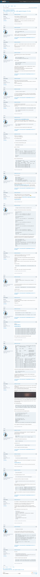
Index (4, 10)
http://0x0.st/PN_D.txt (17, 462)
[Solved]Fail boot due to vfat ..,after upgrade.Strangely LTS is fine (17, 11)
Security (32, 1)
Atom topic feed (35, 572)
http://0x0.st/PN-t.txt (17, 324)
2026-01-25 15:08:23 (17, 102)
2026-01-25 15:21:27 (17, 117)
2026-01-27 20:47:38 (17, 470)
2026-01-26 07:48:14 (17, 205)
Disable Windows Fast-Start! (30, 37)
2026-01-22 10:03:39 (17, 52)
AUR (35, 1)
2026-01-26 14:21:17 (17, 297)
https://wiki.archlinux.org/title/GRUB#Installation (21, 119)
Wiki (27, 1)
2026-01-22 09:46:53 (17, 42)
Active (32, 7)
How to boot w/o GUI (23, 37)
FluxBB (36, 573)
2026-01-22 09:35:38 (17, 27)
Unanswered (35, 7)
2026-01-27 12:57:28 (17, 430)
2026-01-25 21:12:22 (17, 173)
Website (5, 20)
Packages (21, 1)
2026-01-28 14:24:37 (17, 549)
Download (38, 1)
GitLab (29, 1)
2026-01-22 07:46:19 (17, 14)
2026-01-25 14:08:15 (17, 78)
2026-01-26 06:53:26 (17, 192)
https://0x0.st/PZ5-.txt (17, 199)
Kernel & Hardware (10, 10)
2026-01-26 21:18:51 (17, 343)
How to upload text (17, 37)
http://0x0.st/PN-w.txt (17, 326)
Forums (24, 1)
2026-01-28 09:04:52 (17, 526)
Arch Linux (5, 1)
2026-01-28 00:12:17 (17, 499)
